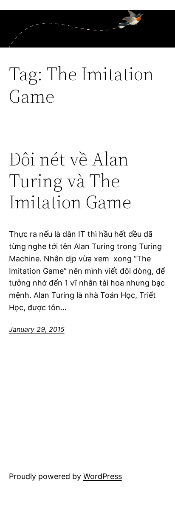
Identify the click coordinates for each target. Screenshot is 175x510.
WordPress (102, 476)
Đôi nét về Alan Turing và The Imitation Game (70, 181)
